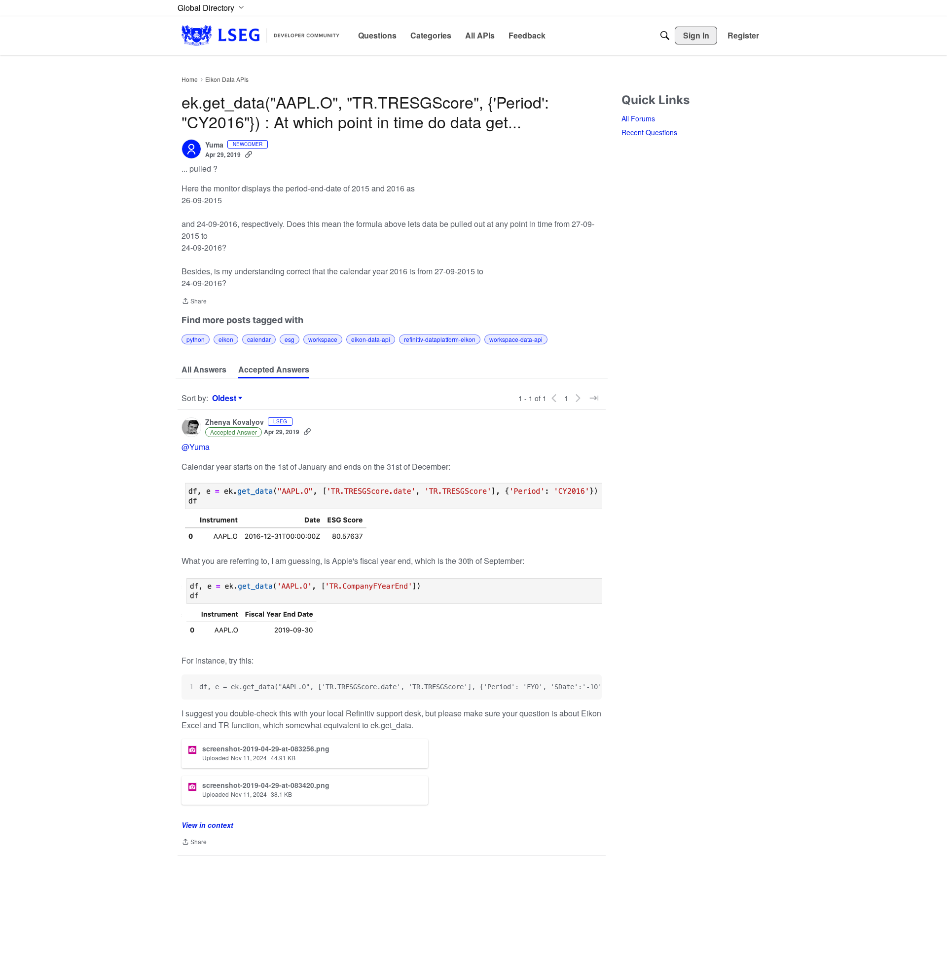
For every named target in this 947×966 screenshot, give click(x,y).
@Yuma (196, 446)
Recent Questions (649, 132)
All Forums (638, 118)
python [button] (195, 339)
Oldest (225, 398)
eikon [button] (226, 339)
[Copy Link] (249, 154)
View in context (207, 825)
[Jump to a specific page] (594, 398)
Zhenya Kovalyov (234, 422)
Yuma (214, 145)
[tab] (204, 369)
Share (194, 302)
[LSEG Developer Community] (260, 35)
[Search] (665, 35)
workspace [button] (322, 339)
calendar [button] (259, 339)
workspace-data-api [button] (516, 339)
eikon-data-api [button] (370, 339)
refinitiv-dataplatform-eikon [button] (439, 339)
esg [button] (289, 339)
